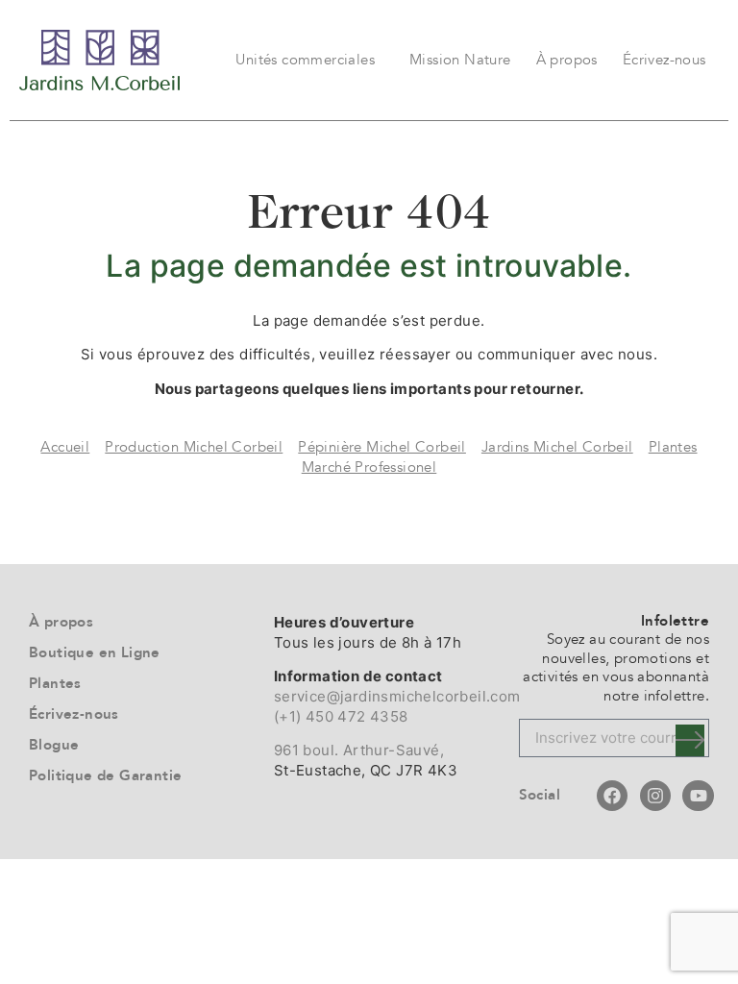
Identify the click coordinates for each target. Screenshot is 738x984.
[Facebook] (612, 795)
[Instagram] (655, 795)
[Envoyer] (690, 740)
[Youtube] (697, 795)
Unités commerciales (305, 59)
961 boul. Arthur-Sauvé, (359, 750)
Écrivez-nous (664, 59)
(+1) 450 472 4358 (341, 716)
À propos (567, 59)
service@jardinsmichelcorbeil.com (397, 696)
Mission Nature (460, 59)
